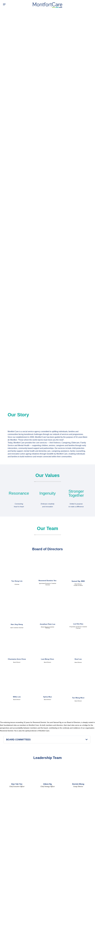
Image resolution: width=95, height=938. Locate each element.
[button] (3, 4)
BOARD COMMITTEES (18, 739)
